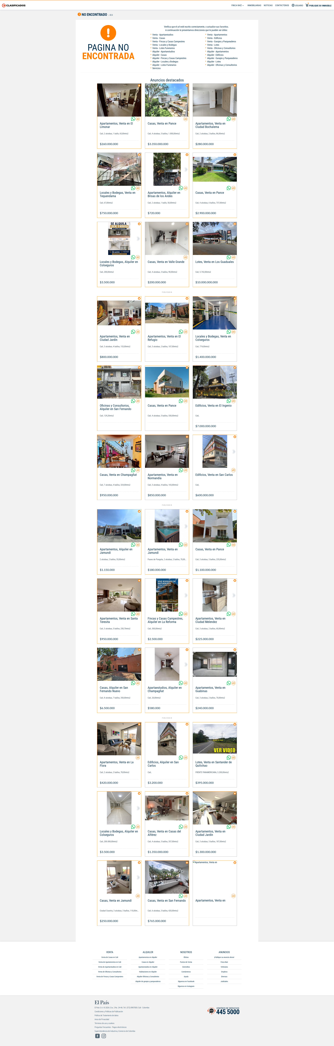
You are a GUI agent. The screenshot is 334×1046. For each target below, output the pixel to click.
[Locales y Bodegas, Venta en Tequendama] (119, 169)
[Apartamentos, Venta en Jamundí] (167, 525)
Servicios (156, 68)
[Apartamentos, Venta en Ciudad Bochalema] (215, 100)
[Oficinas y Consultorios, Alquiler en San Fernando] (119, 382)
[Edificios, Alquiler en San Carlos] (167, 738)
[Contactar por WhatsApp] (133, 120)
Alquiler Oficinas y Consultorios (148, 977)
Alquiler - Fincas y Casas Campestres (169, 58)
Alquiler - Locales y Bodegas (165, 61)
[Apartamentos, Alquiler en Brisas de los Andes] (167, 169)
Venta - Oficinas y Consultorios (221, 48)
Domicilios (186, 967)
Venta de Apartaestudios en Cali (109, 967)
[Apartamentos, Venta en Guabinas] (215, 664)
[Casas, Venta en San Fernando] (167, 877)
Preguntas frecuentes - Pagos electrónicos (111, 1027)
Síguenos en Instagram (186, 986)
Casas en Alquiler (148, 962)
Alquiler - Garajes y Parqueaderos (222, 58)
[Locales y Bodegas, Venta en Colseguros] (215, 312)
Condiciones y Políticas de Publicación (109, 1011)
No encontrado (94, 14)
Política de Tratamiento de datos (106, 1015)
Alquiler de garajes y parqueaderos (147, 981)
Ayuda (186, 977)
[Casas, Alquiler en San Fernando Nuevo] (119, 664)
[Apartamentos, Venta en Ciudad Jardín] (119, 312)
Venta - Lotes (213, 44)
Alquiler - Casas (159, 55)
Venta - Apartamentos (217, 34)
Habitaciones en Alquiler (148, 972)
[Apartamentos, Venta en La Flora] (119, 738)
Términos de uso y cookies (104, 1023)
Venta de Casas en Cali (109, 957)
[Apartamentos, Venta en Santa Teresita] (119, 595)
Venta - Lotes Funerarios (163, 48)
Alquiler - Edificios (215, 55)
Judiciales (224, 981)
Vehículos (224, 967)
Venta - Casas (158, 38)
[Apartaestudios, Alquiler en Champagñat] (167, 664)
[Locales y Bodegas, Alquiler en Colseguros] (119, 238)
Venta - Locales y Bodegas (164, 44)
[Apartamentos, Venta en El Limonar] (119, 100)
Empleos (224, 972)
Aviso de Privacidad (102, 1019)
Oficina (186, 957)
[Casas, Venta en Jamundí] (119, 877)
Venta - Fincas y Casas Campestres (168, 41)
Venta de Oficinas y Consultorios (109, 972)
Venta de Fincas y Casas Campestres (109, 977)
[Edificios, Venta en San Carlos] (215, 451)
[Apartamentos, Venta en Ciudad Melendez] (215, 595)
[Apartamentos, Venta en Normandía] (167, 451)
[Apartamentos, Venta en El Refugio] (167, 312)
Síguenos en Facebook (186, 981)
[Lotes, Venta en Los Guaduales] (215, 238)
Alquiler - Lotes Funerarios (164, 65)
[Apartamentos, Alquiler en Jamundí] (119, 525)
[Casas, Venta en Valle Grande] (167, 238)
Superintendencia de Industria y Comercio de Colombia (115, 1031)
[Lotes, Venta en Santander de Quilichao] (215, 738)
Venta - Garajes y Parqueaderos (221, 41)
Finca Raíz (236, 5)
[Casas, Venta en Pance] (167, 100)
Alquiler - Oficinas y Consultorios (222, 65)
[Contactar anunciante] (138, 120)
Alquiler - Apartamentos (218, 51)
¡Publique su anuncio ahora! (224, 957)
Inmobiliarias (254, 5)
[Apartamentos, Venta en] (215, 877)
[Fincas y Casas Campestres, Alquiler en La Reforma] (167, 595)
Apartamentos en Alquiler (148, 957)
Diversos (224, 977)
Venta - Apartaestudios (162, 34)
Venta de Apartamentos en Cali (110, 962)
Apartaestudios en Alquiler (147, 967)
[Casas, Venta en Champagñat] (119, 451)
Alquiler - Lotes (214, 61)
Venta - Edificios (214, 38)
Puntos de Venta (186, 962)
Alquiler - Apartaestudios (163, 51)
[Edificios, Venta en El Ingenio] (215, 382)
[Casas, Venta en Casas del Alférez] (167, 807)
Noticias (268, 5)
